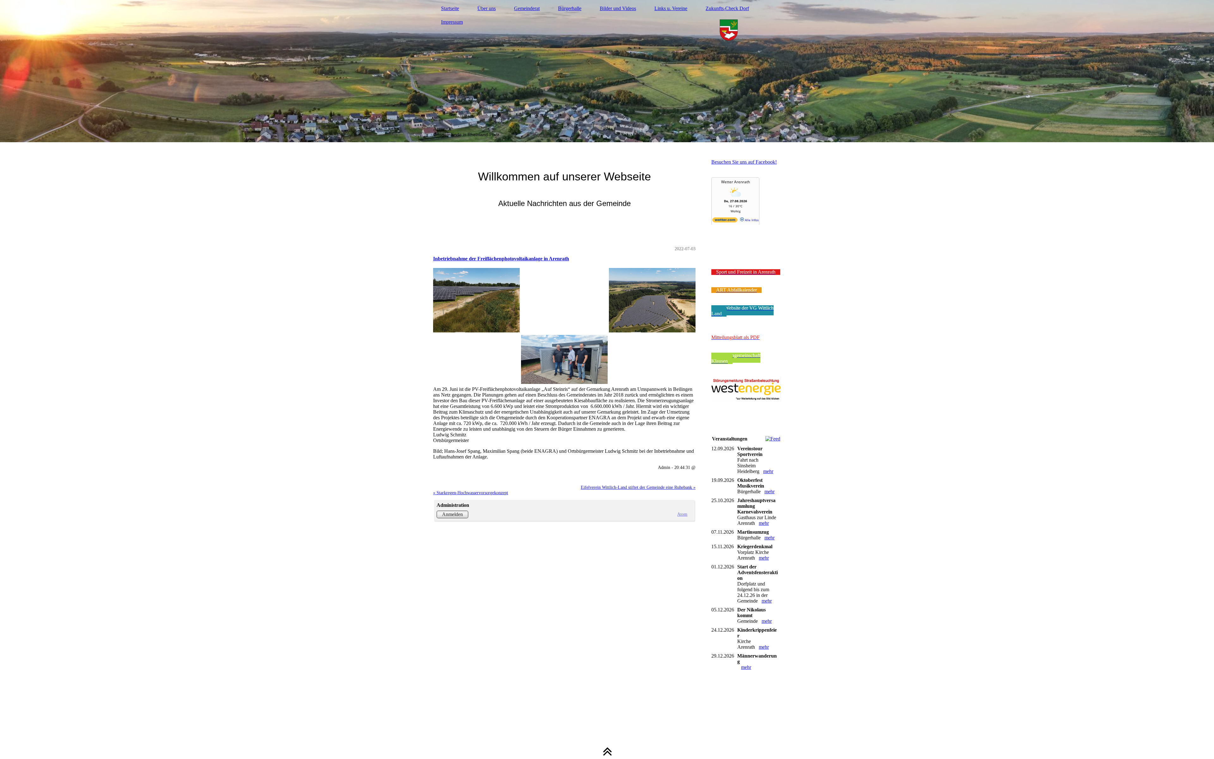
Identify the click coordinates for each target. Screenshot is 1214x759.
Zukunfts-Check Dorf (727, 8)
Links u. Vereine (670, 8)
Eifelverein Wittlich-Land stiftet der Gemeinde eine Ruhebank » (638, 487)
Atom (682, 514)
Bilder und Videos (618, 8)
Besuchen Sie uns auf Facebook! (744, 162)
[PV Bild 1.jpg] (564, 325)
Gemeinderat (527, 8)
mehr (768, 471)
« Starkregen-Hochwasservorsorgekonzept (470, 492)
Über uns (486, 8)
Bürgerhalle (569, 8)
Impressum (452, 22)
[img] (607, 71)
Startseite (450, 8)
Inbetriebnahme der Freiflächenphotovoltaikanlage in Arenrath (501, 258)
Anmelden (452, 514)
